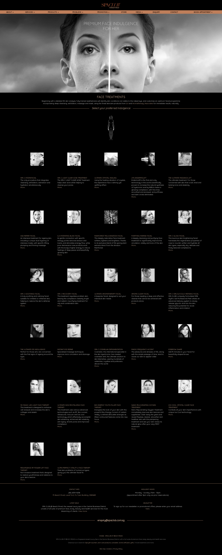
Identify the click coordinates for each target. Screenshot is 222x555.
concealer (115, 543)
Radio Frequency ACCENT (142, 349)
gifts (132, 543)
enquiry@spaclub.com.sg (111, 520)
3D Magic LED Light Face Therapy (34, 405)
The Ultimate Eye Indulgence (32, 349)
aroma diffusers (124, 543)
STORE (124, 12)
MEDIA (138, 12)
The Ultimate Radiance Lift (179, 178)
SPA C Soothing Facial (30, 294)
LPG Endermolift (138, 178)
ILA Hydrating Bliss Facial (68, 236)
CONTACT (174, 12)
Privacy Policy (117, 549)
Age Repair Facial (27, 236)
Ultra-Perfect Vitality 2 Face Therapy (73, 468)
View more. (82, 511)
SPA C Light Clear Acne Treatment (72, 178)
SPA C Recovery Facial (67, 294)
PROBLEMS (77, 12)
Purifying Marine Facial (141, 236)
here (147, 509)
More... (23, 187)
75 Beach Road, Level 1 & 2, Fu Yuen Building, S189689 (74, 495)
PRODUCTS (52, 12)
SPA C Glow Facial (176, 236)
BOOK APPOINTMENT (202, 12)
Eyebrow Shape (175, 349)
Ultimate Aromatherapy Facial (107, 294)
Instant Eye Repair (65, 349)
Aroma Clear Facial (140, 294)
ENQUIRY (156, 12)
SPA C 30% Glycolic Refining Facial (183, 294)
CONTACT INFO (74, 489)
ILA (127, 103)
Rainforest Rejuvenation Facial (108, 236)
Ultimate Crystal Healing (105, 178)
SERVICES (29, 12)
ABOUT (9, 12)
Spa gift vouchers (91, 543)
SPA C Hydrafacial (28, 178)
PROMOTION (102, 12)
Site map (102, 549)
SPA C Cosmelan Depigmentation (108, 349)
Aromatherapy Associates (142, 103)
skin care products (104, 543)
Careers (109, 549)
